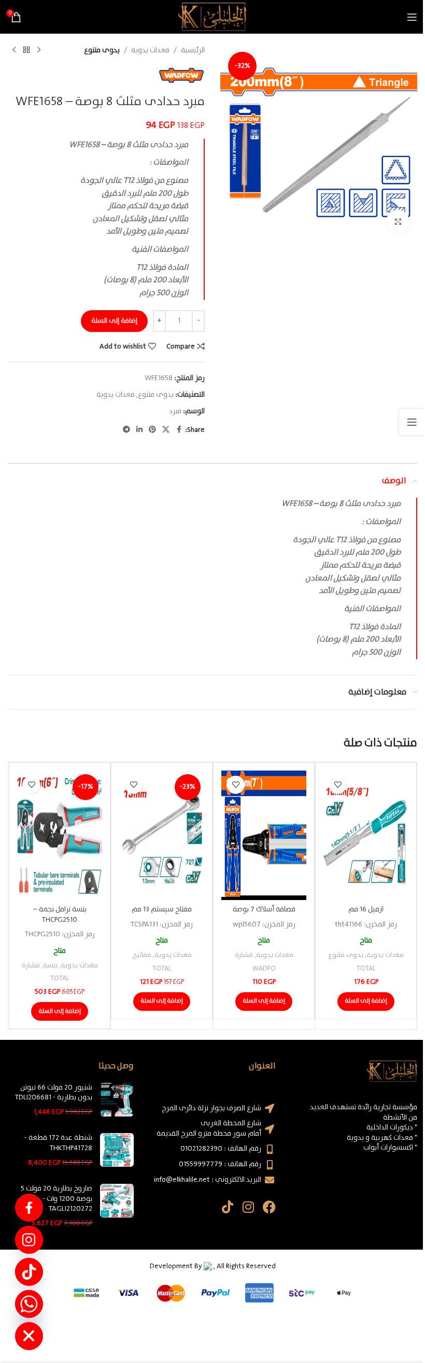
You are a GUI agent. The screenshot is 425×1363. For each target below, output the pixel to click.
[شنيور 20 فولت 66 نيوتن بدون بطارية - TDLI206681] (117, 1100)
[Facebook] (269, 1206)
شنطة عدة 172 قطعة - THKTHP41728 (58, 1143)
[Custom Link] (29, 1208)
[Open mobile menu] (412, 17)
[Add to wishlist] (338, 785)
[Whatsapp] (29, 1304)
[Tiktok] (227, 1206)
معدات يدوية (150, 50)
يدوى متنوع (102, 50)
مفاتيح (141, 955)
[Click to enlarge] (397, 221)
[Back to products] (26, 50)
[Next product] (14, 50)
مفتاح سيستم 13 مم (162, 909)
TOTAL (366, 968)
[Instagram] (248, 1206)
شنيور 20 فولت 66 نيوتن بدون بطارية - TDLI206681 (53, 1093)
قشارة (244, 955)
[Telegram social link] (126, 430)
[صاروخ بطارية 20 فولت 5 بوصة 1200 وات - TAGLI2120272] (117, 1206)
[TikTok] (29, 1272)
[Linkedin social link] (139, 430)
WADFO (264, 968)
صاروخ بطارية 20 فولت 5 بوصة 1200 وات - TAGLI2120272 (56, 1199)
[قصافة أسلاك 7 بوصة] (263, 835)
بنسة (50, 965)
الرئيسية (193, 50)
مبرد (175, 411)
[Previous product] (39, 50)
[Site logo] (212, 16)
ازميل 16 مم (366, 909)
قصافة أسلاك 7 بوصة (264, 909)
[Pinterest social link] (152, 430)
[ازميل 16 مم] (365, 835)
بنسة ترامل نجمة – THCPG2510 (60, 914)
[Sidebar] (412, 422)
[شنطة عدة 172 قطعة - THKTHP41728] (117, 1150)
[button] (365, 1001)
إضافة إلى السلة (114, 320)
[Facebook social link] (179, 430)
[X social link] (166, 430)
